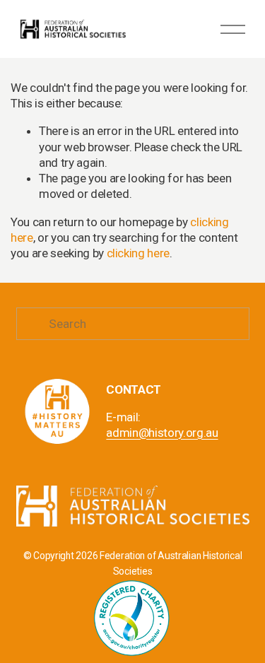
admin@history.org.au (162, 433)
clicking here (138, 253)
